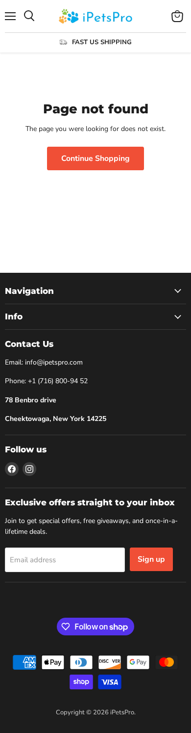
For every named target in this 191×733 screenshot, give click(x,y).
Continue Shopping (95, 158)
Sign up (151, 559)
